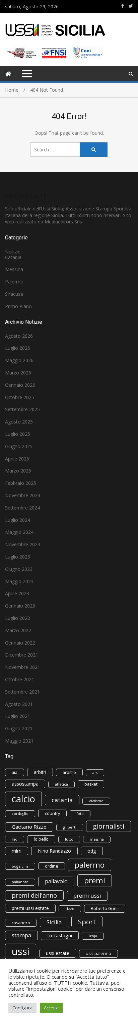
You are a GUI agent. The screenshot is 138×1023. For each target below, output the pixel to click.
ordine (51, 866)
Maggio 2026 (19, 360)
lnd (14, 839)
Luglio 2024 (17, 520)
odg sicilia (20, 866)
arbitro (69, 772)
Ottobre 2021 (19, 679)
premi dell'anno (34, 895)
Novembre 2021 (22, 667)
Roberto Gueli (105, 908)
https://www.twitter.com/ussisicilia (131, 6)
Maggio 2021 (19, 741)
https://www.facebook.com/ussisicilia (122, 6)
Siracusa (14, 294)
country (52, 813)
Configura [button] (22, 1008)
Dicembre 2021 (21, 655)
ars (94, 772)
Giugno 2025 (18, 446)
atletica (61, 784)
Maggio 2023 (19, 581)
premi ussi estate (30, 908)
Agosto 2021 (19, 704)
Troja (92, 936)
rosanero (21, 923)
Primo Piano (18, 306)
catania (62, 800)
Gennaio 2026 (20, 385)
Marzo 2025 (18, 470)
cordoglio (20, 813)
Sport (87, 921)
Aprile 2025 (17, 458)
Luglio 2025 (17, 434)
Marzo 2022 (18, 630)
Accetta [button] (51, 1008)
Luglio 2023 (17, 557)
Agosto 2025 (19, 421)
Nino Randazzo (54, 851)
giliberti (69, 827)
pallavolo (56, 881)
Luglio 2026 (17, 348)
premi (94, 880)
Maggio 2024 (19, 532)
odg (91, 851)
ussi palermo (98, 953)
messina (97, 839)
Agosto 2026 (19, 336)
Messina (14, 269)
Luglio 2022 (17, 618)
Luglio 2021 (17, 716)
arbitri (40, 772)
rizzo (69, 908)
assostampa (25, 784)
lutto (69, 839)
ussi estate (57, 953)
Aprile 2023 (17, 593)
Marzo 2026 (18, 372)
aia (14, 772)
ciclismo (96, 801)
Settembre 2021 (22, 692)
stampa (21, 935)
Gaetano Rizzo (29, 826)
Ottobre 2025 (19, 397)
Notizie (12, 251)
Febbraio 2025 (20, 483)
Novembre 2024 (22, 495)
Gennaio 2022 (20, 643)
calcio (23, 799)
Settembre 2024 (22, 507)
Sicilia (54, 922)
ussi (20, 951)
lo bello (41, 839)
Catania (13, 257)
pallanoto (20, 882)
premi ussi (87, 895)
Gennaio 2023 (20, 606)
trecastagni (60, 935)
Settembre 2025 (22, 409)
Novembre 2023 (22, 544)
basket (90, 784)
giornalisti (108, 826)
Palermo (14, 281)
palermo (90, 865)
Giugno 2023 (18, 569)
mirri (16, 851)
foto (80, 813)
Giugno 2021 (18, 728)
